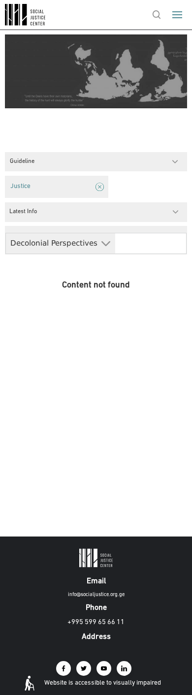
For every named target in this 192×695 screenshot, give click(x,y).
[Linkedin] (124, 668)
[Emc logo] (25, 23)
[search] (156, 15)
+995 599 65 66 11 (96, 622)
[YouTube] (103, 668)
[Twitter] (83, 668)
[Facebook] (63, 668)
